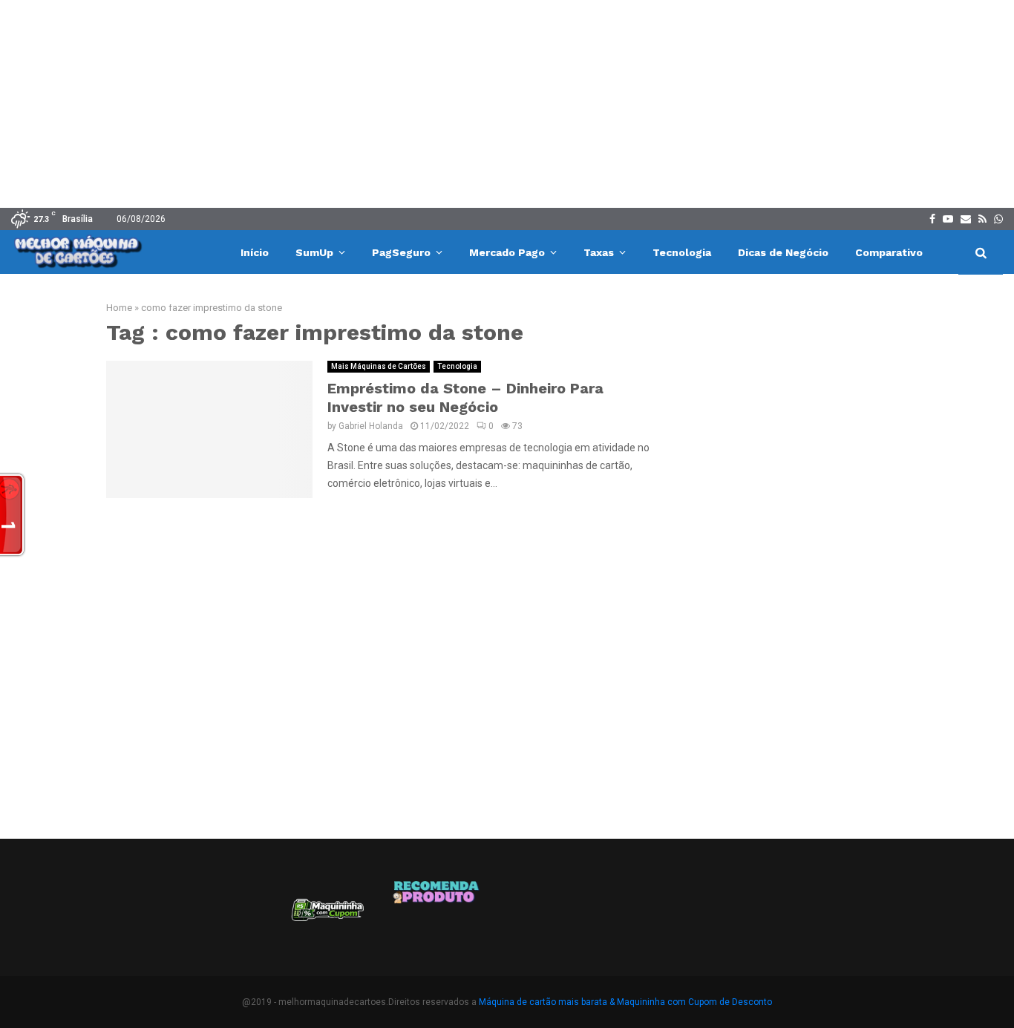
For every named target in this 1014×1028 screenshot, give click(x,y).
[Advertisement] (507, 104)
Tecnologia (681, 252)
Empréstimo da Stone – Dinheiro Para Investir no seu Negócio (465, 397)
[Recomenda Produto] (437, 915)
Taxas (598, 252)
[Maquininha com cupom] (326, 915)
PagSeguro (401, 252)
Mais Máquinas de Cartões (378, 366)
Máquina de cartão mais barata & (547, 1002)
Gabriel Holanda (370, 426)
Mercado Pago (507, 252)
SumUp (314, 252)
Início (255, 252)
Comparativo (889, 252)
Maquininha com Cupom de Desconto (694, 1002)
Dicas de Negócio (783, 252)
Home (119, 307)
